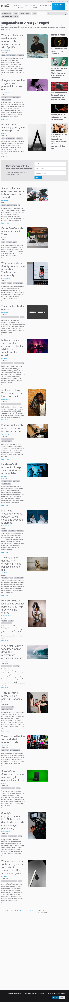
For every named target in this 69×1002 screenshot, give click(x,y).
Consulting (28, 6)
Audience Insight (19, 577)
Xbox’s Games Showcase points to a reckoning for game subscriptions (12, 776)
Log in (66, 1)
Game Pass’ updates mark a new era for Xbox (13, 231)
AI (19, 205)
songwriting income (15, 97)
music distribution (6, 623)
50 (32, 910)
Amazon (9, 666)
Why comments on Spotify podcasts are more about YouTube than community (13, 269)
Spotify (3, 283)
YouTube (9, 283)
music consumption (7, 709)
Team (62, 1)
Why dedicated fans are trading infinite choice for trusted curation (59, 96)
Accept (55, 997)
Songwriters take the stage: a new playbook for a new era (13, 85)
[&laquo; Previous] (2, 910)
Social (15, 14)
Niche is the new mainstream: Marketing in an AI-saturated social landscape (59, 73)
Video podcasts (12, 836)
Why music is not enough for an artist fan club (58, 117)
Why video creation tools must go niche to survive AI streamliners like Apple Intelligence (12, 867)
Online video (5, 577)
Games (15, 242)
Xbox (3, 242)
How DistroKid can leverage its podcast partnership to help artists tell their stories (12, 606)
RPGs (3, 138)
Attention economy (13, 317)
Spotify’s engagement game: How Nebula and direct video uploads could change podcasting (12, 821)
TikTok (3, 706)
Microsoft (8, 242)
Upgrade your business (58, 5)
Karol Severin (4, 312)
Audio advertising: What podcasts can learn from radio (12, 393)
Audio (34, 14)
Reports (14, 6)
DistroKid (11, 620)
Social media (12, 530)
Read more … (5, 75)
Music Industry (6, 14)
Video (11, 363)
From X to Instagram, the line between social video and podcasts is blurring (12, 516)
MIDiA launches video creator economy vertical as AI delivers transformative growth (12, 348)
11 (22, 910)
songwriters (5, 97)
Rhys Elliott (4, 133)
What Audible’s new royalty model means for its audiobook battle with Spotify (12, 41)
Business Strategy (11, 55)
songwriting (5, 439)
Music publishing (6, 99)
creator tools (13, 881)
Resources (43, 6)
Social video (5, 363)
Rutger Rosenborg (6, 50)
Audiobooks (21, 55)
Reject (62, 997)
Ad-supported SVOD (15, 750)
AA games (4, 317)
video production (6, 483)
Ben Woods (4, 358)
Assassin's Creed (10, 138)
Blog (49, 6)
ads (3, 750)
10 (20, 910)
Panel (58, 1)
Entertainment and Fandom (10, 17)
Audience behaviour (12, 205)
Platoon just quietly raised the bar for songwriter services (12, 428)
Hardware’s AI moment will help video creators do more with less (11, 469)
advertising (16, 666)
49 (30, 910)
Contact (49, 1)
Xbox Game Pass (6, 788)
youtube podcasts (17, 283)
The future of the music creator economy (59, 50)
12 (25, 910)
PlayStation (19, 138)
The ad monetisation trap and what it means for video (13, 739)
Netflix (3, 666)
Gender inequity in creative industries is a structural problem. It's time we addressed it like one (59, 141)
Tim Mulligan (4, 572)
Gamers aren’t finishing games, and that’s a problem (13, 127)
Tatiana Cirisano (5, 92)
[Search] (67, 8)
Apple (19, 881)
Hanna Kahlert (5, 200)
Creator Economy (25, 14)
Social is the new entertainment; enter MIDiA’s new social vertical (13, 193)
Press (54, 1)
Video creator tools (6, 481)
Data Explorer (21, 6)
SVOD (7, 750)
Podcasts (4, 530)
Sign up (38, 177)
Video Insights (35, 6)
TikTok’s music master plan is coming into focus (11, 695)
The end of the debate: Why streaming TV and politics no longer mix (11, 563)
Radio (19, 404)
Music (11, 439)
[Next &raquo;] (35, 910)
